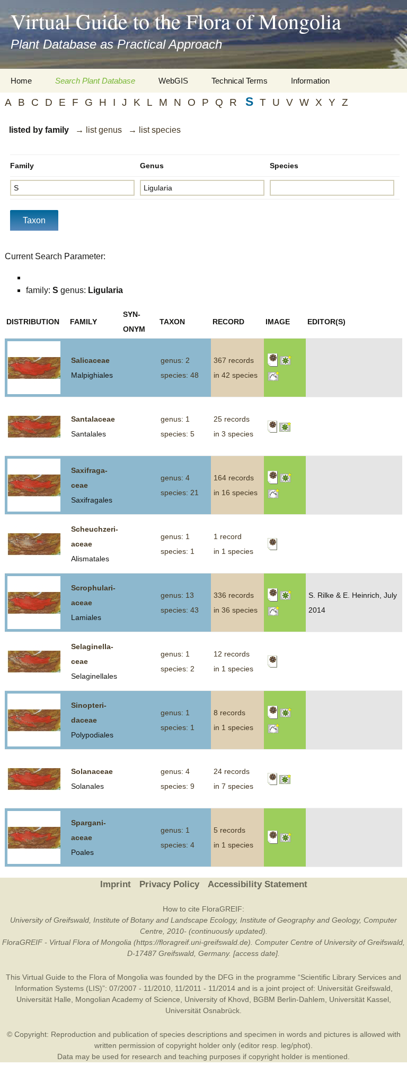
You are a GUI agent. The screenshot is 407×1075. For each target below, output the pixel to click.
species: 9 (177, 786)
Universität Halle (43, 999)
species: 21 (180, 492)
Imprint (115, 884)
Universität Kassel (359, 999)
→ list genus (98, 129)
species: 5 (177, 434)
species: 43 (180, 610)
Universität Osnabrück (202, 1010)
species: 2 (177, 668)
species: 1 (177, 551)
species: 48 (180, 375)
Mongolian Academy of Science (127, 999)
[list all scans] (273, 360)
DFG (226, 977)
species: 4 (177, 845)
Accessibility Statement (257, 884)
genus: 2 (175, 360)
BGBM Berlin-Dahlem (289, 999)
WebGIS (173, 80)
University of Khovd (216, 999)
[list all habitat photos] (274, 375)
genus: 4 (175, 477)
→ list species (154, 129)
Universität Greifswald (354, 988)
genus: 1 (175, 419)
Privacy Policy (169, 884)
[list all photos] (286, 360)
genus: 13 (177, 595)
